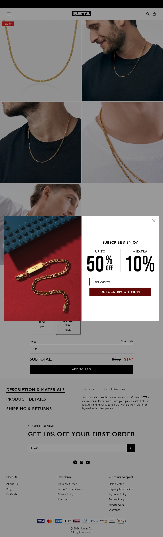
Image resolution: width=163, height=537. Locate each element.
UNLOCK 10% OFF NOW (120, 292)
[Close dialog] (153, 220)
